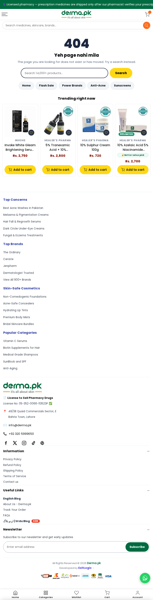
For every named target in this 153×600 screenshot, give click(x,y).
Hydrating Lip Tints (15, 310)
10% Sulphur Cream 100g (95, 147)
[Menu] (5, 14)
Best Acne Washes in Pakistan (23, 208)
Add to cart (22, 170)
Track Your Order (14, 510)
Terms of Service (14, 476)
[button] (31, 133)
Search (121, 73)
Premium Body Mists (16, 317)
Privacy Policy (12, 459)
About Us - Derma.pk (17, 504)
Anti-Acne (98, 85)
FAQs (6, 515)
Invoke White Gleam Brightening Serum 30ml (20, 147)
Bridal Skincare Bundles (18, 324)
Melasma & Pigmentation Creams (26, 215)
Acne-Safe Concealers (18, 303)
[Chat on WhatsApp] (145, 578)
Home (26, 85)
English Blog (12, 499)
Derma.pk (94, 563)
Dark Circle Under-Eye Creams (23, 228)
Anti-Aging (10, 368)
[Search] (146, 25)
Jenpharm (10, 266)
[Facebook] (5, 443)
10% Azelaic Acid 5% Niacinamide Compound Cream (132, 147)
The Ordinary (12, 252)
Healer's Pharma (57, 140)
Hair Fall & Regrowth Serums (22, 222)
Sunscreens (122, 85)
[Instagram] (24, 443)
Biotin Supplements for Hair (21, 348)
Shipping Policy (13, 471)
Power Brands (72, 85)
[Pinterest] (42, 443)
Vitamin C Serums (15, 341)
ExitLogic (85, 568)
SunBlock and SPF (14, 362)
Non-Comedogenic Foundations (24, 297)
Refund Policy (12, 465)
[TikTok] (33, 443)
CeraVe (8, 259)
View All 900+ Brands (17, 280)
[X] (15, 443)
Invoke (20, 140)
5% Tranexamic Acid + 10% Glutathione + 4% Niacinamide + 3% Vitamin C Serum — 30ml (58, 147)
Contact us (10, 482)
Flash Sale (46, 85)
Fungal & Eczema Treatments (23, 235)
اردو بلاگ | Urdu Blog (20, 521)
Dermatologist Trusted (18, 273)
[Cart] (147, 14)
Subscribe (137, 547)
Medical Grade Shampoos (20, 355)
